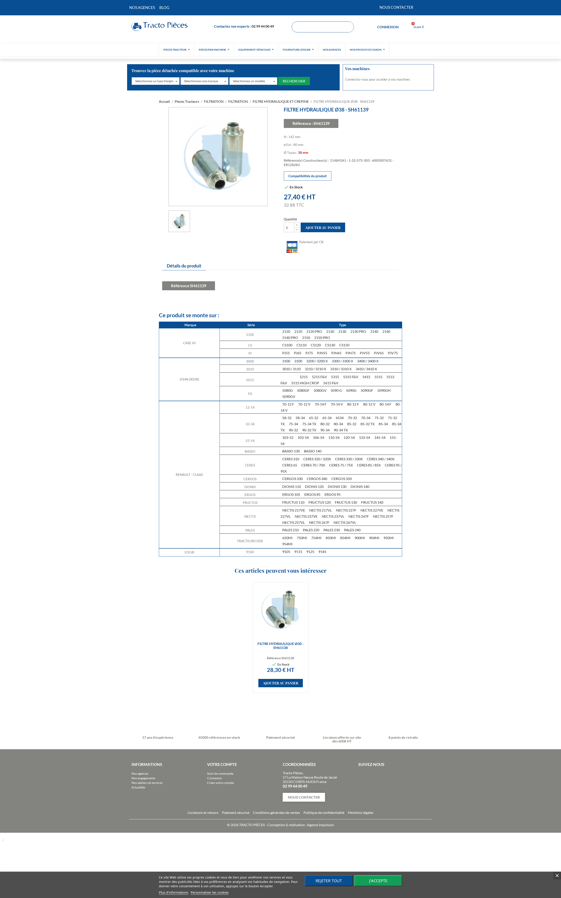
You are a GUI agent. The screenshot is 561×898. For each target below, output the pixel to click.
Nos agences (139, 773)
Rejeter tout (329, 880)
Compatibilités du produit (307, 176)
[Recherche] (348, 27)
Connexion (214, 778)
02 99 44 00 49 (263, 26)
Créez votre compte (220, 783)
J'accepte (378, 880)
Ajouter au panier (323, 227)
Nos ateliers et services (147, 783)
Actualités (138, 787)
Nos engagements (143, 778)
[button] (155, 81)
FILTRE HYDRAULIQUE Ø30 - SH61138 (280, 645)
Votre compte (222, 764)
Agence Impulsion (320, 825)
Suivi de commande (220, 773)
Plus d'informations (173, 892)
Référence (180, 285)
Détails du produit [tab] (184, 265)
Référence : (303, 123)
